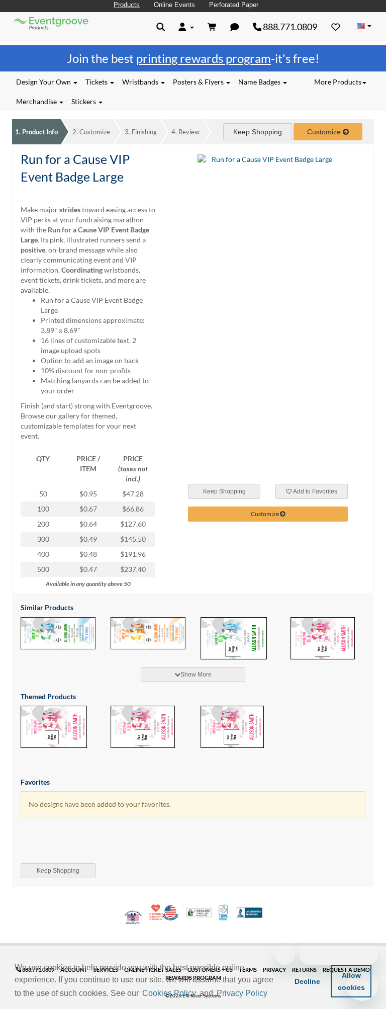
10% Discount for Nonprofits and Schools (157, 912)
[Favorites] (335, 26)
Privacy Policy (242, 993)
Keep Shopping (257, 132)
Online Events (174, 5)
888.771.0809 (289, 26)
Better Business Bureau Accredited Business (249, 912)
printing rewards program (203, 58)
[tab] (193, 674)
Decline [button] (307, 981)
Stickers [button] (84, 101)
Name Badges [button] (260, 81)
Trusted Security (199, 912)
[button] (272, 993)
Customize (91, 132)
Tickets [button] (97, 81)
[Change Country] (363, 26)
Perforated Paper (233, 5)
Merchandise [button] (37, 101)
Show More (196, 674)
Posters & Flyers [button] (199, 81)
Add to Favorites (314, 491)
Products (127, 5)
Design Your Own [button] (44, 81)
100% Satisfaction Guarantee (224, 912)
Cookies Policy (169, 993)
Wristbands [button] (141, 81)
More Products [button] (337, 81)
